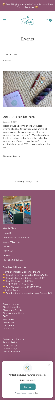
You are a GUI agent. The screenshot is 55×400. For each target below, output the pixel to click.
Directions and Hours (13, 313)
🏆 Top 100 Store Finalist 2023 (18, 281)
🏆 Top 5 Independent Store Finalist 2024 (24, 278)
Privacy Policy (10, 345)
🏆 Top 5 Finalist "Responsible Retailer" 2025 (25, 275)
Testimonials (9, 322)
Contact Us (8, 328)
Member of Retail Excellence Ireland (21, 272)
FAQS (5, 316)
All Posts (7, 60)
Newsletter (8, 319)
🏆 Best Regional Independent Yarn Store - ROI (27, 293)
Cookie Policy (10, 348)
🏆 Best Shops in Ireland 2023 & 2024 (22, 287)
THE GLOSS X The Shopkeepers (19, 284)
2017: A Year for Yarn (19, 117)
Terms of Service (11, 351)
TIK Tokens (8, 325)
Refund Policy (10, 342)
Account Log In (11, 304)
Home (5, 54)
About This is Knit (11, 307)
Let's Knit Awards (11, 290)
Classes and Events (12, 310)
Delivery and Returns (13, 339)
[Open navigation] (4, 20)
